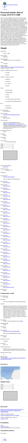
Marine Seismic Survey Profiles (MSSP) (11, 331)
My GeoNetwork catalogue (12, 4)
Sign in (5, 9)
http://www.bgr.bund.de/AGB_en (16, 124)
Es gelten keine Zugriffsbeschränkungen (11, 114)
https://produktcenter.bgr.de (6, 359)
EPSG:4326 (5, 166)
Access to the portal (5, 426)
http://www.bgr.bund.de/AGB (9, 123)
